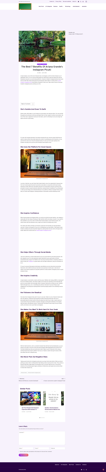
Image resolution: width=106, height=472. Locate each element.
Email (37, 448)
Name (21, 448)
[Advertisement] (53, 18)
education (84, 6)
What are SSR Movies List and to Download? (28, 379)
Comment (21, 432)
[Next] (62, 404)
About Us (74, 1)
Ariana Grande (24, 372)
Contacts (84, 464)
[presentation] (30, 398)
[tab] (39, 417)
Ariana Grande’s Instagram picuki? (43, 230)
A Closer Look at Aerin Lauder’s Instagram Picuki (54, 379)
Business (55, 6)
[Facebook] (78, 2)
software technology (42, 64)
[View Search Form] (86, 2)
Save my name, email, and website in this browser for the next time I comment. (36, 451)
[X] (81, 2)
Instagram (30, 261)
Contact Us (52, 1)
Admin (40, 72)
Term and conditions (67, 1)
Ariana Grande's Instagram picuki (34, 372)
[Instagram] (83, 2)
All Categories (48, 6)
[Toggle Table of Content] (32, 104)
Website (53, 448)
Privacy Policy (58, 1)
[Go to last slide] (22, 404)
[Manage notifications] (103, 469)
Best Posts (41, 6)
